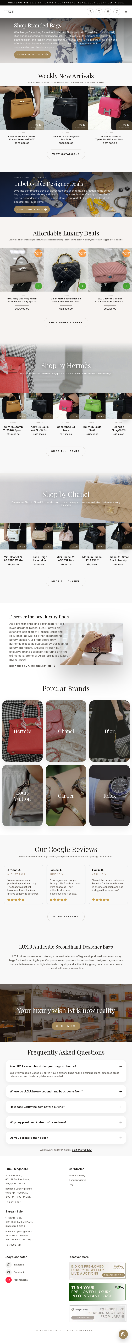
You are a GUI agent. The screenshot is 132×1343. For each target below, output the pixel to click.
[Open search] (116, 11)
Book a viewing (77, 1175)
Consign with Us (77, 1180)
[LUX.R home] (11, 12)
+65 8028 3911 (34, 2)
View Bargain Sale (30, 209)
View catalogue (66, 154)
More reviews (66, 916)
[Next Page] (125, 115)
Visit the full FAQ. (82, 1149)
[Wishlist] (99, 11)
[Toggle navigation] (125, 11)
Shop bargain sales (66, 322)
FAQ (71, 1184)
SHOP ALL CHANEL (65, 581)
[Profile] (90, 11)
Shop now (66, 1026)
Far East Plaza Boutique (83, 2)
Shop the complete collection (30, 666)
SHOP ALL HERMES (65, 451)
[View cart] (107, 11)
